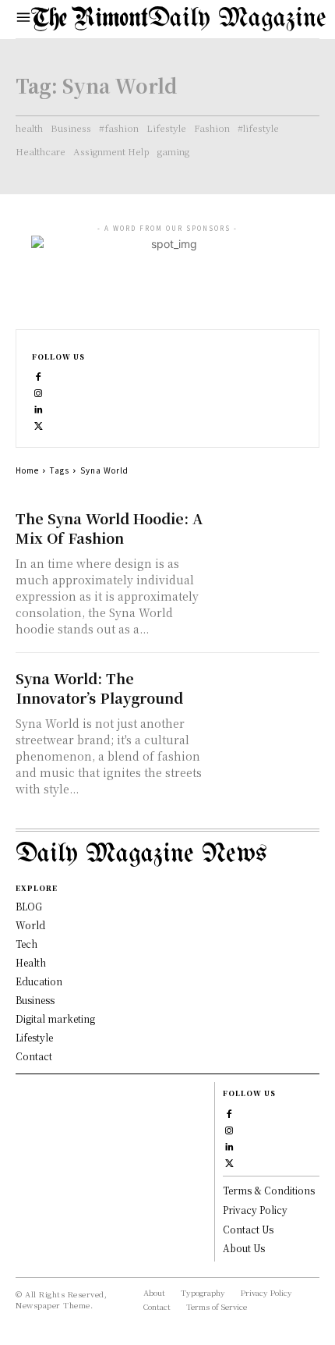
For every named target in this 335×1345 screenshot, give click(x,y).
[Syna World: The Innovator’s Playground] (266, 695)
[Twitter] (38, 424)
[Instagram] (38, 391)
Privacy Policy (255, 1209)
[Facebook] (38, 374)
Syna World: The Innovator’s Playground (99, 688)
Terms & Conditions (269, 1190)
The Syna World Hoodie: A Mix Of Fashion (109, 528)
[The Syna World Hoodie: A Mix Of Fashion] (266, 535)
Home (27, 470)
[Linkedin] (38, 407)
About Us (244, 1248)
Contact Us (248, 1229)
